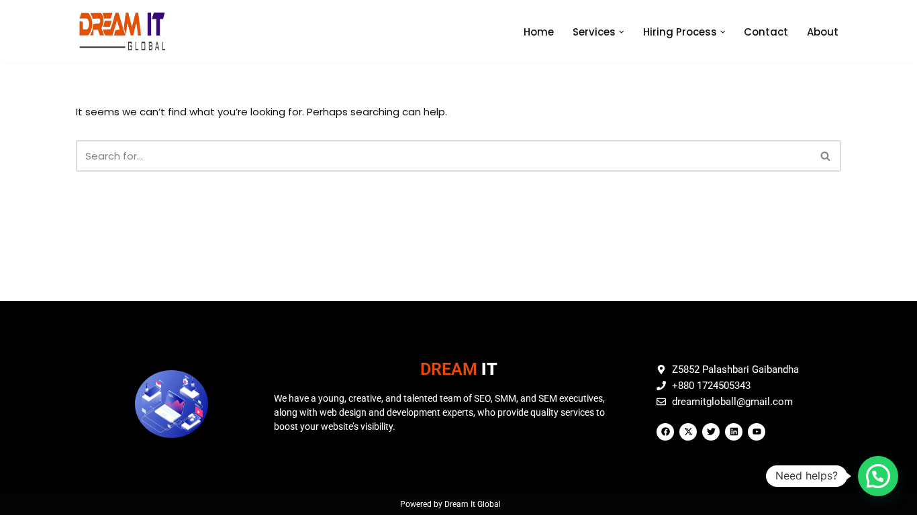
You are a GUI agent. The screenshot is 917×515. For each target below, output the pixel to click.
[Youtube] (756, 432)
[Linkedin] (733, 432)
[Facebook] (665, 432)
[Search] (826, 156)
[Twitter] (711, 432)
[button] (621, 32)
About (822, 32)
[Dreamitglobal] (125, 32)
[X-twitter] (688, 432)
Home (539, 32)
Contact (766, 32)
